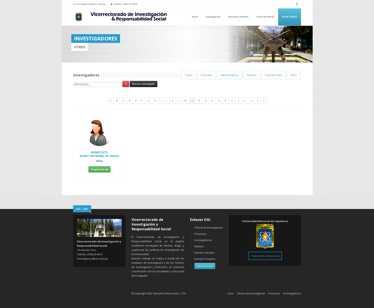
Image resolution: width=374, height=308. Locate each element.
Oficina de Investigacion (208, 227)
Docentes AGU (273, 75)
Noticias (199, 246)
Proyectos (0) (99, 169)
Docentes (206, 75)
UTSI (183, 293)
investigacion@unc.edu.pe (91, 4)
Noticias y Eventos (238, 16)
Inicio (195, 16)
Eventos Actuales (204, 252)
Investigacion (213, 16)
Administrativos (229, 75)
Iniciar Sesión (289, 16)
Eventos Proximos (205, 259)
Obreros (252, 75)
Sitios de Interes (265, 16)
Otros (293, 75)
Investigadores (203, 240)
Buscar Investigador (143, 83)
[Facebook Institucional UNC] (297, 4)
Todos (189, 75)
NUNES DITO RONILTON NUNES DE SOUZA (99, 154)
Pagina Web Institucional (265, 256)
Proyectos (200, 234)
